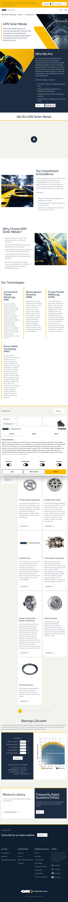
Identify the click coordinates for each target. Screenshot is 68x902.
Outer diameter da (13, 750)
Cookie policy (39, 873)
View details (25, 526)
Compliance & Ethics (41, 866)
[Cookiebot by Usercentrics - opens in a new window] (59, 429)
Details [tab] (34, 433)
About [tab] (56, 433)
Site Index (38, 856)
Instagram (58, 869)
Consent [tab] (11, 433)
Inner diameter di (14, 747)
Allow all (55, 471)
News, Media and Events (25, 860)
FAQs (38, 812)
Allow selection (34, 471)
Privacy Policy (39, 860)
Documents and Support (10, 812)
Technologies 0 (8, 424)
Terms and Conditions (41, 877)
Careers (39, 105)
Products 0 (6, 419)
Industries (49, 105)
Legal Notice (38, 870)
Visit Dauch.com (61, 4)
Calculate (16, 758)
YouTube (57, 877)
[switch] (25, 465)
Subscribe (41, 835)
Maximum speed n (13, 741)
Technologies (5, 853)
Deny (12, 471)
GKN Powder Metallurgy (8, 14)
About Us (20, 14)
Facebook (58, 873)
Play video (46, 4)
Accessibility (38, 863)
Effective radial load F (12, 744)
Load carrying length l (12, 753)
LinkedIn (57, 865)
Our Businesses (30, 14)
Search (37, 853)
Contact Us (21, 863)
